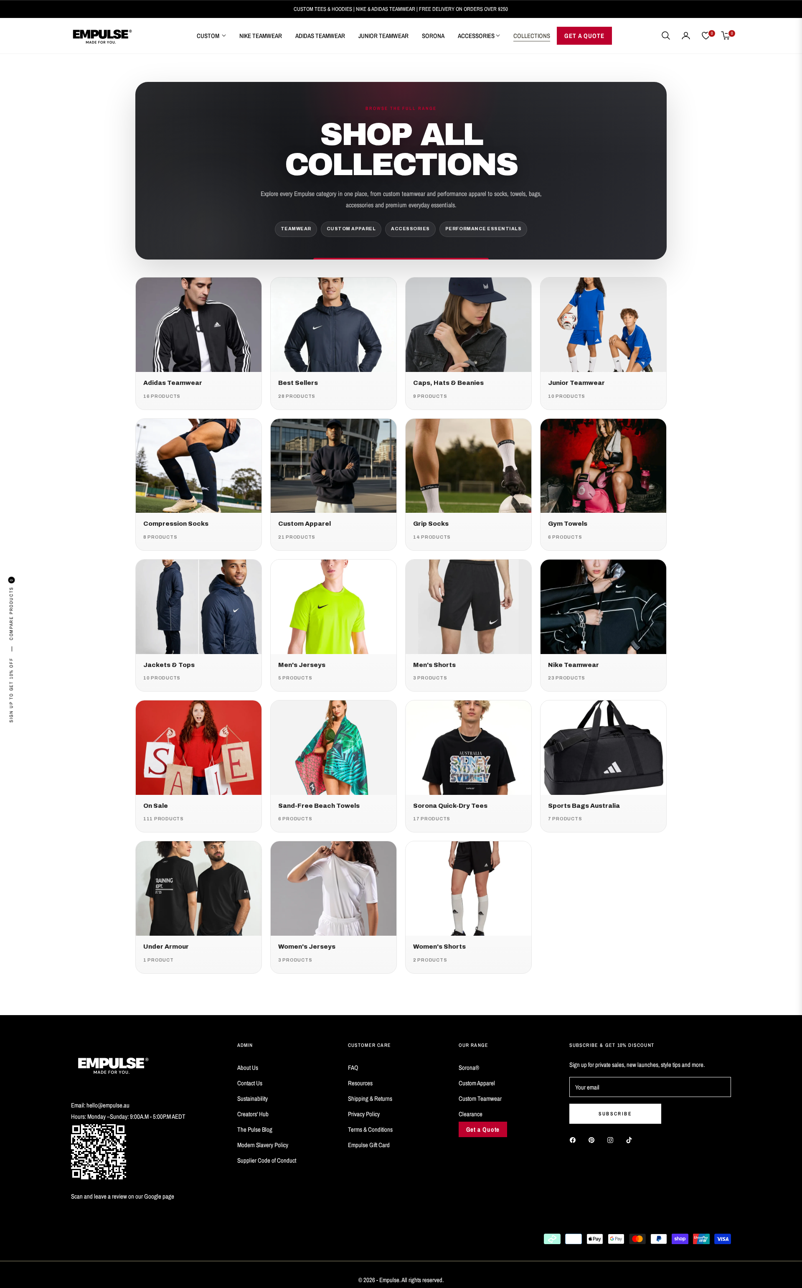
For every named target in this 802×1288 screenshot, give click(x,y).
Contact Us (249, 1083)
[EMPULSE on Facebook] (574, 1139)
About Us (247, 1067)
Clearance (470, 1114)
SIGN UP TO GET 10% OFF (11, 690)
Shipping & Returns (370, 1098)
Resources (360, 1083)
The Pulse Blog (254, 1129)
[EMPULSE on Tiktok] (631, 1139)
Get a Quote (483, 1129)
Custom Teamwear (480, 1098)
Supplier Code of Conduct (266, 1160)
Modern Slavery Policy (262, 1144)
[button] (666, 35)
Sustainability (252, 1098)
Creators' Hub (253, 1114)
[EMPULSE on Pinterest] (593, 1139)
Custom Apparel (477, 1083)
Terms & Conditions (370, 1129)
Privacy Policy (364, 1114)
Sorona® (469, 1067)
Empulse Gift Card (369, 1144)
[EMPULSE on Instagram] (612, 1139)
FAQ (353, 1067)
